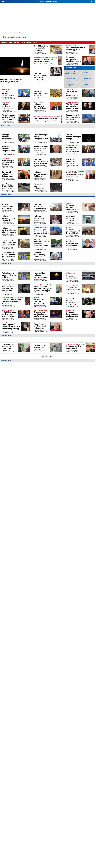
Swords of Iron (71, 85)
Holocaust (87, 79)
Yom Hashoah (87, 73)
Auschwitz (71, 79)
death (87, 85)
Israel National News (7, 32)
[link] (15, 66)
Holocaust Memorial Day (70, 73)
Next (51, 356)
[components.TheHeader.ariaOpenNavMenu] (15, 2)
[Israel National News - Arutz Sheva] (48, 2)
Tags (15, 32)
